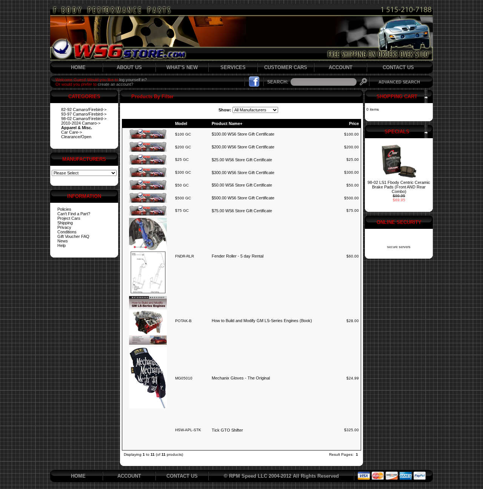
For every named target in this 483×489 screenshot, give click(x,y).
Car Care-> (71, 132)
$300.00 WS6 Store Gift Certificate (243, 172)
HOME (78, 67)
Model (181, 123)
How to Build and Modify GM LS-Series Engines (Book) (262, 320)
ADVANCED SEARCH (399, 82)
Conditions (67, 232)
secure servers (399, 247)
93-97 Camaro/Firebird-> (83, 114)
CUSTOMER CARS (285, 67)
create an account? (115, 84)
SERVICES (233, 67)
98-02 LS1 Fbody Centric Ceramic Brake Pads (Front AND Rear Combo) (399, 187)
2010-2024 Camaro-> (80, 123)
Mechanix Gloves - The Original (241, 378)
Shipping (65, 223)
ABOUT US (129, 67)
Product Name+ (227, 123)
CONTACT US (398, 67)
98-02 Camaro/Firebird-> (83, 118)
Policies (64, 209)
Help (61, 245)
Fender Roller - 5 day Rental (237, 256)
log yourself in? (133, 79)
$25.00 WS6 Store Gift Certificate (242, 159)
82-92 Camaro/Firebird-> (83, 109)
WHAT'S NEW (182, 67)
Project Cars (68, 218)
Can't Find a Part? (73, 213)
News (62, 241)
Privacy (64, 227)
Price (354, 123)
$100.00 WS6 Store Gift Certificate (243, 134)
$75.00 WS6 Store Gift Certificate (242, 210)
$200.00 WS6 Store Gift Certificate (243, 147)
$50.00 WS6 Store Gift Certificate (242, 185)
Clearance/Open (76, 136)
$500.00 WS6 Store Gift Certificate (243, 198)
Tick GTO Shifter (227, 430)
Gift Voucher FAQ (73, 236)
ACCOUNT (340, 67)
